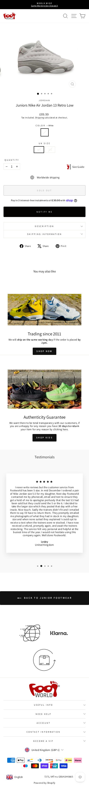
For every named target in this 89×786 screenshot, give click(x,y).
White (44, 132)
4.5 (39, 149)
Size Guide (77, 167)
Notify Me (44, 211)
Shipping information (44, 234)
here (65, 429)
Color (44, 125)
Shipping (39, 117)
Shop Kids (44, 437)
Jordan (44, 100)
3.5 (50, 149)
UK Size (44, 143)
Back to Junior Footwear (47, 597)
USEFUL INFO (43, 704)
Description (44, 226)
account (43, 722)
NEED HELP (43, 713)
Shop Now (44, 351)
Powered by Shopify (44, 782)
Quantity (12, 160)
